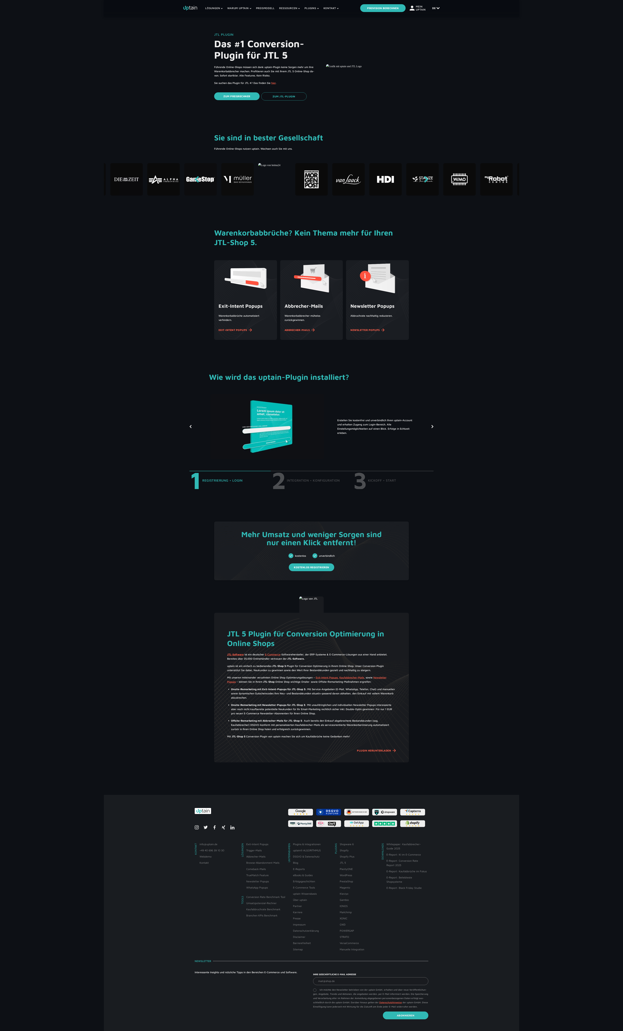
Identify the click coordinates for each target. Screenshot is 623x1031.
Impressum (299, 924)
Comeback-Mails (256, 869)
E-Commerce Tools (304, 887)
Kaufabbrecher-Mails (351, 677)
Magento (345, 887)
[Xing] (223, 827)
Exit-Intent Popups (233, 330)
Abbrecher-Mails (297, 330)
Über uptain (300, 899)
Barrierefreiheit (302, 943)
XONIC (343, 918)
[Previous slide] (197, 179)
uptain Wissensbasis (305, 893)
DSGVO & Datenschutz (306, 856)
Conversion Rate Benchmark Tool (265, 896)
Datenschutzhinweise (390, 1002)
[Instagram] (197, 827)
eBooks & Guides (303, 875)
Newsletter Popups (365, 330)
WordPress (346, 875)
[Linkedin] (232, 827)
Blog (295, 862)
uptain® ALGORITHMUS (307, 850)
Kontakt (330, 8)
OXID (343, 924)
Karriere (297, 912)
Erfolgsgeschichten (304, 881)
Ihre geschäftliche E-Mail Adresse (334, 974)
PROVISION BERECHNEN (383, 8)
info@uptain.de (208, 844)
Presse (297, 918)
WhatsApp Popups (257, 887)
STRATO (344, 936)
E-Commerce (272, 654)
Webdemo (206, 856)
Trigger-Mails (254, 850)
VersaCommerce (349, 943)
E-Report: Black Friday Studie (404, 887)
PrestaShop (346, 881)
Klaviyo (344, 893)
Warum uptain (238, 8)
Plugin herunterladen (374, 750)
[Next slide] (426, 179)
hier (273, 82)
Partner (297, 906)
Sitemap (298, 949)
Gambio (344, 899)
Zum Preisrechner (236, 96)
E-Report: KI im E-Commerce (403, 854)
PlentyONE (346, 869)
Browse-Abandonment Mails (262, 862)
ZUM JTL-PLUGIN (284, 96)
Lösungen (213, 8)
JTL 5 (343, 862)
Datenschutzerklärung (306, 930)
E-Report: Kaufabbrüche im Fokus (406, 871)
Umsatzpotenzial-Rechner (261, 903)
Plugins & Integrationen (307, 844)
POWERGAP (347, 930)
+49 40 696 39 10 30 (212, 850)
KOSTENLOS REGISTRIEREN (311, 567)
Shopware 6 (347, 844)
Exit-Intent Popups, (327, 677)
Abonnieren (406, 1015)
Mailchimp (346, 912)
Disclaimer (299, 936)
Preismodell (265, 8)
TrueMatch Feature (257, 875)
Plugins (311, 8)
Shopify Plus (347, 856)
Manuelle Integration (352, 949)
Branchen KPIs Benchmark (261, 915)
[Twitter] (206, 827)
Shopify (344, 850)
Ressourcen (288, 8)
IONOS (344, 906)
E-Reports (299, 869)
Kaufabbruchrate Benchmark (263, 909)
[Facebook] (215, 827)
